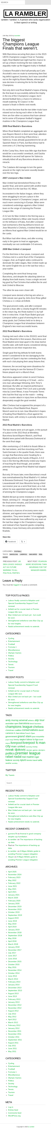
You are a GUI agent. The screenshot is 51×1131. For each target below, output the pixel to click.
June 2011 (12, 1048)
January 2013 (13, 1002)
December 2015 (14, 961)
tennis (29, 760)
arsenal (23, 720)
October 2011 (13, 1037)
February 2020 (14, 901)
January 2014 (13, 985)
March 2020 (13, 898)
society (16, 760)
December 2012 (14, 1005)
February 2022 (14, 883)
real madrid (28, 757)
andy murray (12, 720)
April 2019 (12, 927)
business (38, 724)
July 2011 (12, 1046)
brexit (32, 724)
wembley (15, 763)
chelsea (38, 726)
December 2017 (14, 950)
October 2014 (13, 973)
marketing (29, 747)
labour (29, 739)
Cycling (11, 638)
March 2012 (13, 1022)
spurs (23, 760)
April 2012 (12, 1019)
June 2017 (12, 956)
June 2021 (12, 886)
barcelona (14, 554)
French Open (30, 733)
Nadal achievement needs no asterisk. (24, 626)
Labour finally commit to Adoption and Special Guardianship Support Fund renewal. (23, 603)
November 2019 (14, 909)
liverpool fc (30, 742)
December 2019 (14, 906)
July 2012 (12, 1014)
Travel (10, 670)
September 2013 (15, 990)
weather (8, 763)
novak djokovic (15, 749)
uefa (40, 760)
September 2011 (15, 1040)
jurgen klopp (9, 739)
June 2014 (12, 976)
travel (35, 760)
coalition (18, 730)
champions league (18, 726)
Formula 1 (12, 647)
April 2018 (12, 941)
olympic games (32, 750)
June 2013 (12, 996)
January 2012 (13, 1028)
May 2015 (12, 967)
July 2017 (12, 953)
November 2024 (14, 874)
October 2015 (13, 964)
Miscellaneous (14, 650)
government (11, 736)
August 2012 (13, 1011)
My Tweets (9, 775)
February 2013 (14, 999)
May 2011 (12, 1051)
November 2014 (14, 970)
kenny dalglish (20, 740)
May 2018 (12, 938)
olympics (41, 750)
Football (17, 551)
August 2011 (13, 1043)
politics (10, 753)
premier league (27, 753)
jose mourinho (38, 737)
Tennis (10, 664)
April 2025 (12, 872)
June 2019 (12, 921)
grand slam (25, 736)
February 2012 (14, 1025)
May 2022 (12, 880)
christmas (9, 730)
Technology (13, 661)
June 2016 (12, 959)
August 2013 (13, 993)
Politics (11, 656)
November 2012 (14, 1008)
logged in (17, 585)
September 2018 (15, 935)
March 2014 (13, 979)
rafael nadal (13, 756)
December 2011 (14, 1031)
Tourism (11, 667)
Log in (10, 1107)
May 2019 (12, 924)
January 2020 (13, 903)
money (35, 747)
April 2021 (12, 892)
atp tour (39, 720)
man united (33, 554)
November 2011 (14, 1034)
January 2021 (13, 895)
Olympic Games (14, 653)
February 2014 (14, 982)
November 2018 (14, 932)
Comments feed (14, 1113)
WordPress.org (14, 1116)
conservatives (30, 730)
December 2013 (14, 988)
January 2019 (13, 930)
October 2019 (13, 912)
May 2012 (12, 1017)
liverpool (23, 554)
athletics (31, 720)
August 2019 (13, 918)
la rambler (25, 13)
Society (11, 659)
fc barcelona (19, 733)
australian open (11, 723)
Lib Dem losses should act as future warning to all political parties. (12, 567)
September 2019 (15, 915)
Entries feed (13, 1110)
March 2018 (13, 944)
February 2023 (14, 877)
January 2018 (13, 947)
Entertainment (14, 641)
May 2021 (12, 889)
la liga (35, 739)
